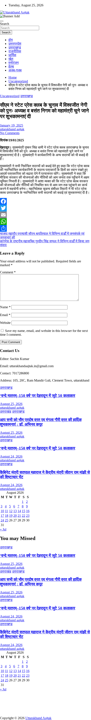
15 (23, 511)
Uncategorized (9, 96)
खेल (10, 59)
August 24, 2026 (11, 456)
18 (6, 515)
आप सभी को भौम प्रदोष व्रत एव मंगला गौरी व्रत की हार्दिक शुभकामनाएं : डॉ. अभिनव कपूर (41, 422)
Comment (8, 272)
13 (15, 511)
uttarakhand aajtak (12, 129)
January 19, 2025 (11, 125)
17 (2, 515)
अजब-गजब (15, 70)
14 (19, 511)
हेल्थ (11, 66)
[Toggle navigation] (1, 21)
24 (2, 520)
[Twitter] (45, 208)
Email (5, 315)
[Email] (45, 214)
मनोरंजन (13, 62)
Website (5, 323)
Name (5, 307)
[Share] (45, 228)
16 (27, 511)
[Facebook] (45, 201)
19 (10, 515)
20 (15, 515)
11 (6, 511)
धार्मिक (12, 55)
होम (10, 40)
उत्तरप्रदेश (14, 43)
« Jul (3, 529)
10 (2, 511)
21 (19, 515)
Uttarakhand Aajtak (38, 718)
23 (27, 515)
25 (6, 520)
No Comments (9, 133)
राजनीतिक (14, 51)
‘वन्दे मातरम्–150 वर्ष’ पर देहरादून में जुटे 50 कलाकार (37, 395)
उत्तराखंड (5, 411)
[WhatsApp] (45, 221)
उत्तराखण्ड (14, 47)
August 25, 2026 (11, 404)
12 (10, 511)
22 (23, 515)
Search (4, 24)
